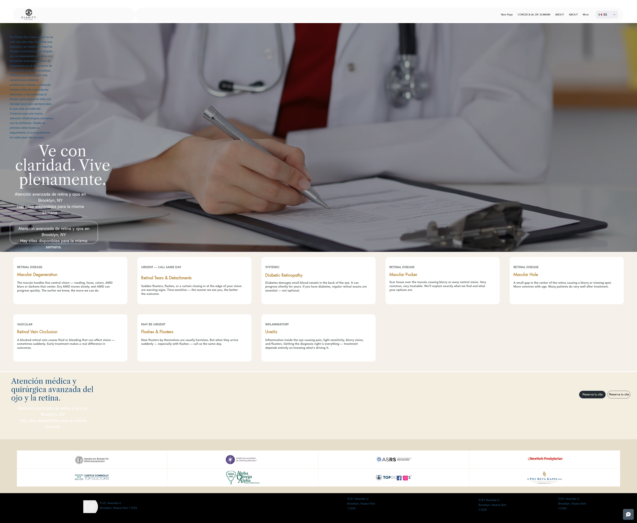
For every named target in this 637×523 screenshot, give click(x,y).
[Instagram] (405, 478)
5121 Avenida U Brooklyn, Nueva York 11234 (361, 503)
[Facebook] (399, 478)
